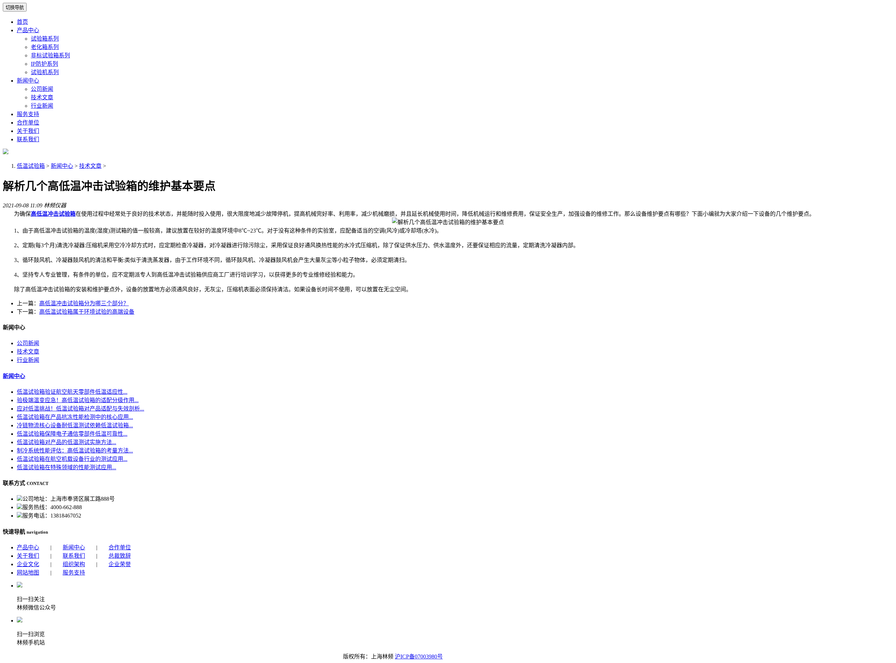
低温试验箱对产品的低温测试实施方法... (66, 442)
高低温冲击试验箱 (53, 214)
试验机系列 (45, 72)
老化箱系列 (45, 47)
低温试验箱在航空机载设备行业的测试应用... (72, 459)
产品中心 (28, 30)
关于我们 (28, 131)
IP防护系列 (44, 64)
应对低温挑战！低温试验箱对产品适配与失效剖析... (80, 409)
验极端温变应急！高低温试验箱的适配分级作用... (78, 400)
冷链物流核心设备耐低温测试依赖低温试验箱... (75, 425)
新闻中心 (28, 81)
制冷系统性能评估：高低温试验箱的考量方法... (75, 451)
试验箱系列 (45, 39)
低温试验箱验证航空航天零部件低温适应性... (72, 392)
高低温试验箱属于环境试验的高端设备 (86, 312)
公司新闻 (42, 89)
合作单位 (28, 123)
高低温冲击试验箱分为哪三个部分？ (84, 303)
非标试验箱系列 (50, 55)
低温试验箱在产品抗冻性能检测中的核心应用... (75, 417)
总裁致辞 (119, 556)
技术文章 (42, 97)
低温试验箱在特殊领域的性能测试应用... (66, 467)
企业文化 (28, 564)
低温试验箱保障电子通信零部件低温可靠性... (72, 434)
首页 (22, 22)
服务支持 (28, 114)
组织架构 (74, 564)
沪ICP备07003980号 (419, 657)
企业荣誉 (119, 564)
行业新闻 (42, 106)
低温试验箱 (31, 166)
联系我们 (28, 139)
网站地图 (28, 573)
